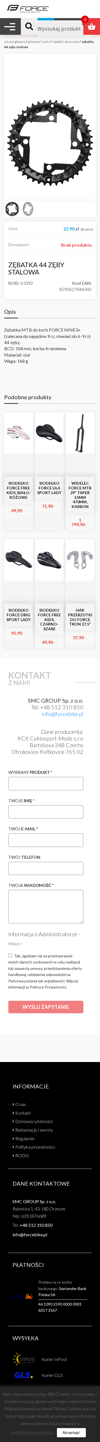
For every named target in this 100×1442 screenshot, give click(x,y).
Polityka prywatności (35, 1146)
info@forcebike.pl (62, 713)
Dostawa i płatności (34, 1121)
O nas (20, 1104)
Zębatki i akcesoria (65, 42)
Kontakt (23, 1112)
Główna (33, 42)
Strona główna (14, 42)
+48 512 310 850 (36, 1225)
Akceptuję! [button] (71, 1432)
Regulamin (24, 1138)
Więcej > (15, 943)
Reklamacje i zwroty (34, 1129)
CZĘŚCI (45, 42)
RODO (22, 1155)
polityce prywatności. (32, 1432)
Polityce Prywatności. (48, 987)
